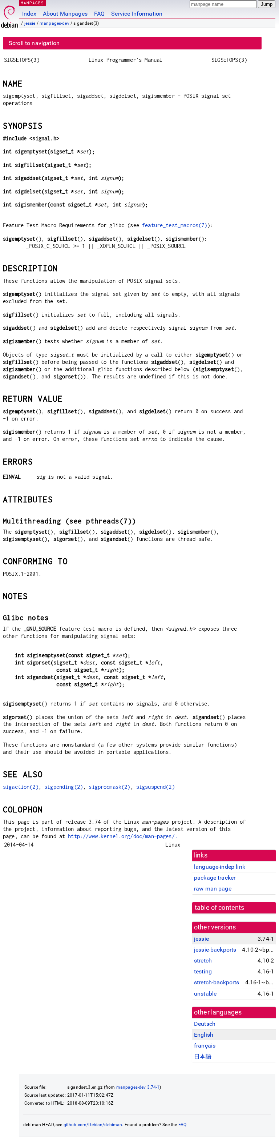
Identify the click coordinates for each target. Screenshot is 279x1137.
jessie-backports (215, 949)
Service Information (136, 13)
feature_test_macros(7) (174, 225)
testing (203, 971)
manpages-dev (54, 23)
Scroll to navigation (34, 43)
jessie (30, 23)
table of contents (219, 907)
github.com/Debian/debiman (93, 1124)
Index (29, 13)
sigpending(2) (63, 787)
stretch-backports (216, 982)
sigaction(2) (21, 787)
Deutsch (204, 1023)
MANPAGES (32, 2)
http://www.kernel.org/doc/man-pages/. (123, 836)
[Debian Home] (9, 14)
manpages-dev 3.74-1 (138, 1087)
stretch (203, 960)
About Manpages (65, 13)
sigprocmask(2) (109, 787)
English (203, 1034)
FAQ (99, 13)
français (204, 1045)
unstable (205, 993)
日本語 (202, 1056)
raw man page (212, 888)
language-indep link (219, 866)
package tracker (214, 877)
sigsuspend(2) (155, 787)
